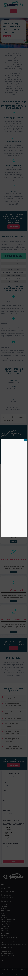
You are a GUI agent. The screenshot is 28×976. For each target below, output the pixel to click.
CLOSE (25, 440)
